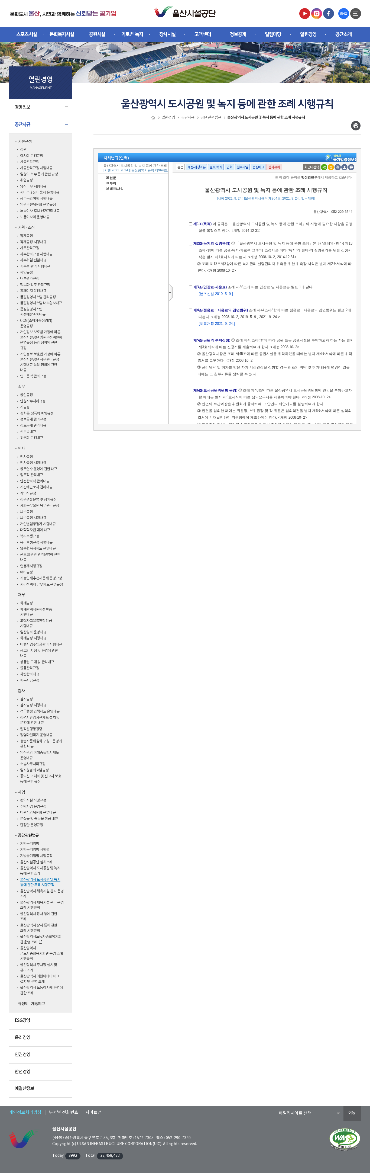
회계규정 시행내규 (33, 638)
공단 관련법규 (28, 835)
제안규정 (26, 272)
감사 (21, 691)
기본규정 (24, 141)
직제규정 (26, 236)
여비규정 (26, 572)
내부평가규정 (29, 279)
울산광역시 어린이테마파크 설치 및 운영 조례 (39, 979)
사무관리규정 (29, 248)
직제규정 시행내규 (33, 242)
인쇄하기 (356, 125)
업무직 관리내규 (31, 475)
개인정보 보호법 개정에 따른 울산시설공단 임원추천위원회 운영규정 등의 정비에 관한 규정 (41, 340)
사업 (21, 792)
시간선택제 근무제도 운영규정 (41, 584)
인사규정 (26, 457)
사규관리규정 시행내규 (36, 168)
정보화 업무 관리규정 (35, 285)
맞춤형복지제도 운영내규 (38, 548)
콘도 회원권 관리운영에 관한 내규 (40, 557)
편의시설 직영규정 (33, 800)
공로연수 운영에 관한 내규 (38, 469)
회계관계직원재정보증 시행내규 (36, 612)
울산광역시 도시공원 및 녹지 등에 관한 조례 (40, 871)
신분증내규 (28, 432)
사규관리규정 (29, 162)
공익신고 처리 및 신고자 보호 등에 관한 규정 (40, 779)
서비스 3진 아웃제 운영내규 (39, 192)
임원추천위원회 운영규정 (38, 205)
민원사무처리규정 (33, 401)
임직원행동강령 (31, 729)
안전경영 (22, 1072)
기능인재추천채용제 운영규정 (41, 578)
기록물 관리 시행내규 (35, 266)
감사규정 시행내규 (33, 705)
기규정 (25, 407)
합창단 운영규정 (31, 825)
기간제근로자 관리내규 (36, 487)
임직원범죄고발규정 (34, 770)
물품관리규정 (29, 668)
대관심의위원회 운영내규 (38, 812)
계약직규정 (28, 493)
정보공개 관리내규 (33, 426)
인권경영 (22, 1054)
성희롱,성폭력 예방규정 (37, 413)
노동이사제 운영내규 (34, 217)
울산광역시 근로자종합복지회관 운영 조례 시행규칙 (41, 953)
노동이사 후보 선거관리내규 (40, 211)
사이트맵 (93, 1112)
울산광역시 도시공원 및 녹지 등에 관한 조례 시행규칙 (40, 882)
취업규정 (26, 180)
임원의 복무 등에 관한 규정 (39, 174)
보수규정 (26, 512)
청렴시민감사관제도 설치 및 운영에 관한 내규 (40, 720)
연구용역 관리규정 (33, 376)
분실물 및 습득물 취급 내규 (39, 819)
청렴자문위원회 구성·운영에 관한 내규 (41, 744)
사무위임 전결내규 (33, 260)
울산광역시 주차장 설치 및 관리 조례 (38, 968)
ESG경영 (22, 1020)
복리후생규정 (29, 536)
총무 (21, 386)
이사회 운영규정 (31, 156)
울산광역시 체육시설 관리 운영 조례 (42, 894)
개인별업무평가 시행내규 (38, 524)
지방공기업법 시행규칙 (36, 856)
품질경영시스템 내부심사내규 (41, 303)
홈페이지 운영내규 (33, 291)
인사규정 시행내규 (33, 463)
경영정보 (22, 107)
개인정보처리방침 (25, 1112)
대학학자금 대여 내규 (35, 530)
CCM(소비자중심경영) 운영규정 (36, 323)
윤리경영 (22, 1037)
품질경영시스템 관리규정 (38, 297)
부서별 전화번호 (63, 1112)
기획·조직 (26, 227)
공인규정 (26, 395)
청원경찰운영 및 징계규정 (38, 500)
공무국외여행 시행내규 (36, 199)
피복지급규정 (29, 680)
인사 (21, 448)
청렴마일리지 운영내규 (36, 735)
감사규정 (26, 699)
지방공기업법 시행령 (34, 850)
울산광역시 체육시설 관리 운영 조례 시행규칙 (42, 905)
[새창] (304, 13)
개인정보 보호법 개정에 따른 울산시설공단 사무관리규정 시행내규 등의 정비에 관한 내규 (40, 362)
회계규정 (26, 603)
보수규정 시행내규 (33, 518)
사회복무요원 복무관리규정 (39, 506)
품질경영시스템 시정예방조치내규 (33, 312)
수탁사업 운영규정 (33, 807)
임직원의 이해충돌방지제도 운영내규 (39, 755)
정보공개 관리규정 (33, 419)
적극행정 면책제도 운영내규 (40, 711)
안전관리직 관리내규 (34, 481)
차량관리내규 (29, 674)
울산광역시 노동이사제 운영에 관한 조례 (41, 990)
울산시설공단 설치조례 (36, 862)
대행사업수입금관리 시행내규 (41, 644)
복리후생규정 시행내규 (36, 542)
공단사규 (22, 124)
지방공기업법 (29, 844)
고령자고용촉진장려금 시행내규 (36, 624)
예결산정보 (24, 1088)
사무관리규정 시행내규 (36, 254)
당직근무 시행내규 (33, 186)
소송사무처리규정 (33, 764)
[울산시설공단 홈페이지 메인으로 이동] (63, 13)
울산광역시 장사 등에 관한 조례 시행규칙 (38, 928)
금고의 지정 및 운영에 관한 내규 (39, 653)
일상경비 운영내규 (33, 632)
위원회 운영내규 (31, 438)
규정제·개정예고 (31, 1004)
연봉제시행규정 (31, 566)
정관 (23, 150)
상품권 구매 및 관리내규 (37, 662)
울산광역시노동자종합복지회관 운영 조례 (40, 939)
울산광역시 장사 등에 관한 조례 (38, 917)
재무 (21, 595)
